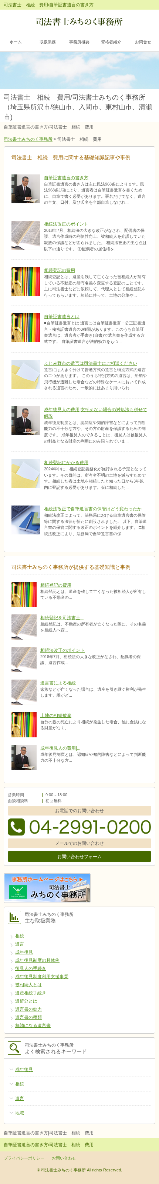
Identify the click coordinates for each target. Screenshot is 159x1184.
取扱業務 (48, 42)
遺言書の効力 (28, 1009)
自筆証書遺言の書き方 (66, 177)
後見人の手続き (30, 968)
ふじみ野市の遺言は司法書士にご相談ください (90, 363)
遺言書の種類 (28, 1017)
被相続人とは (28, 984)
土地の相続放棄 (55, 715)
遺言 (19, 944)
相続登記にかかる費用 (66, 462)
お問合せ (143, 42)
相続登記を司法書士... (62, 617)
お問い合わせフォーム (79, 856)
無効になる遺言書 (33, 1025)
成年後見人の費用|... (60, 748)
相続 (19, 935)
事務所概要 (79, 42)
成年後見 (24, 952)
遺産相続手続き (30, 992)
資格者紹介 (111, 42)
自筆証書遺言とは (62, 316)
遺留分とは (26, 1001)
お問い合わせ (64, 1158)
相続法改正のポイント (66, 224)
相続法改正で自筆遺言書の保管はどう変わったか (93, 508)
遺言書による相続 (58, 683)
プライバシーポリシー (24, 1158)
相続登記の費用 (59, 270)
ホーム (16, 42)
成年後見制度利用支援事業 (41, 976)
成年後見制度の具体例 (37, 960)
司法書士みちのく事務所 (28, 139)
